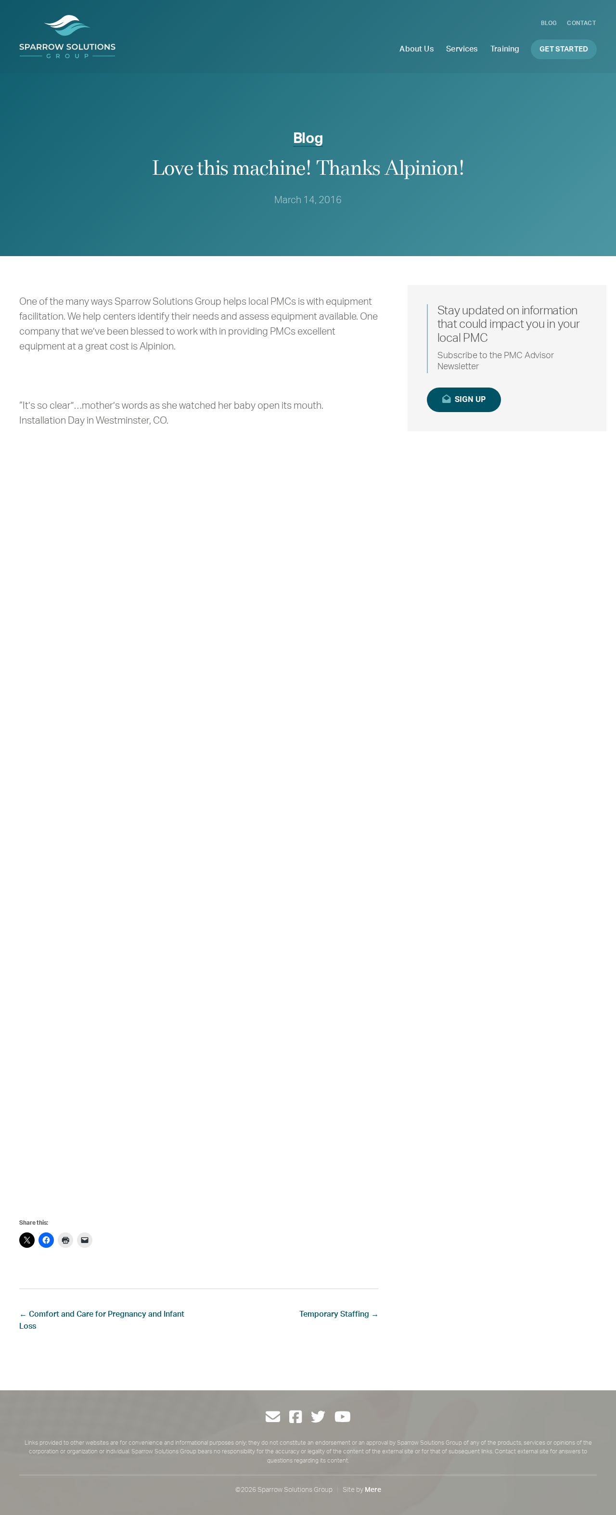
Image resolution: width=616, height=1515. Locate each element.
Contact (581, 23)
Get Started (563, 49)
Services (461, 49)
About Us (416, 49)
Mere (373, 1490)
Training (504, 49)
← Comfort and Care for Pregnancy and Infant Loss (101, 1320)
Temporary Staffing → (339, 1314)
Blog (549, 23)
